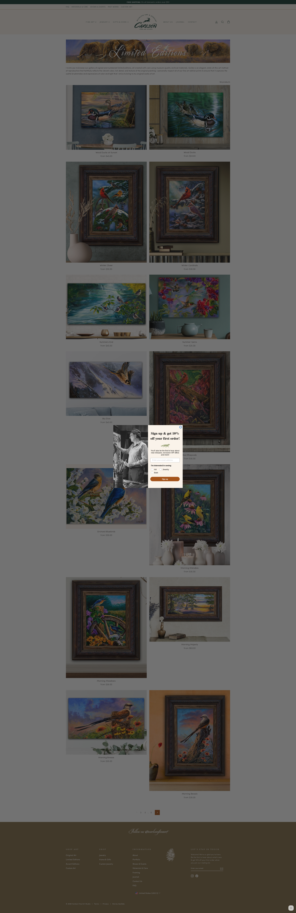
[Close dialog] (180, 427)
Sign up (165, 479)
